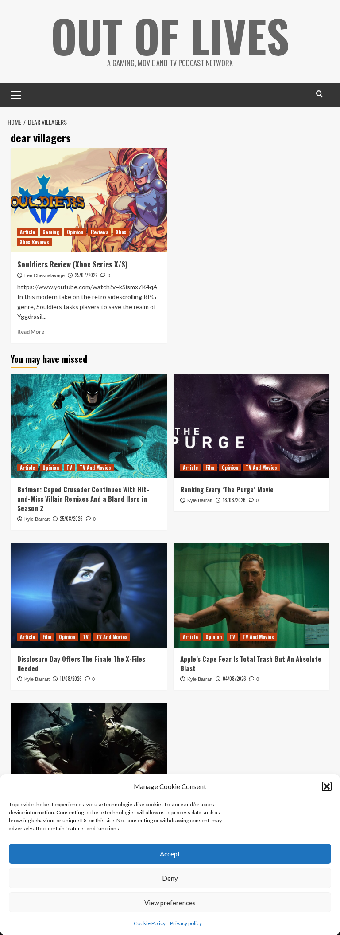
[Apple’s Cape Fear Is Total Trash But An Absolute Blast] (252, 595)
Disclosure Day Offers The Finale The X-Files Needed (81, 663)
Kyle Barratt (37, 519)
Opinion (75, 232)
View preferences (170, 903)
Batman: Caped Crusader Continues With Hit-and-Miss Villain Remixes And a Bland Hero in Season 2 (83, 498)
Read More (30, 331)
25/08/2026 (71, 518)
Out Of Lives (170, 35)
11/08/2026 (71, 678)
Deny (170, 878)
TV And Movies (95, 467)
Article (27, 232)
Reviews (99, 232)
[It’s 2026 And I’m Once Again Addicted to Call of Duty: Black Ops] (89, 755)
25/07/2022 (86, 275)
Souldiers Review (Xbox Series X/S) (72, 264)
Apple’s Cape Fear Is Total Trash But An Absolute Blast (250, 663)
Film (209, 467)
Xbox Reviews (34, 241)
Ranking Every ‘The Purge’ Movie (227, 489)
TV (69, 467)
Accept (170, 854)
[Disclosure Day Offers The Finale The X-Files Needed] (89, 595)
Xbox (121, 232)
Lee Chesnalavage (44, 275)
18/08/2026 (234, 499)
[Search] (319, 94)
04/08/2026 (234, 678)
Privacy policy (186, 923)
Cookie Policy (150, 923)
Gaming (50, 232)
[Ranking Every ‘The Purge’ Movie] (252, 426)
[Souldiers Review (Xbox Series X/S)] (89, 200)
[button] (326, 786)
